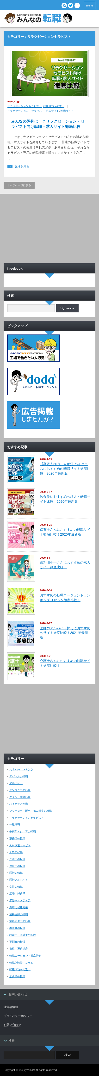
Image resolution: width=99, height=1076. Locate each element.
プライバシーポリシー (18, 1016)
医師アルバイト (18, 879)
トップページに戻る (19, 185)
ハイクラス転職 (18, 803)
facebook (77, 5)
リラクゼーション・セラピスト (25, 110)
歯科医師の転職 (18, 914)
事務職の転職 (17, 838)
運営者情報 (11, 1007)
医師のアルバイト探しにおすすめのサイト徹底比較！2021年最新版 (65, 632)
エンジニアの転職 (20, 790)
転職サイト (67, 110)
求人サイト (52, 110)
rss (64, 5)
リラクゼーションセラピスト (24, 106)
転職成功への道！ (53, 106)
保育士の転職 (17, 866)
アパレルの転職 (18, 776)
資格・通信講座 (18, 948)
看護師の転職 (17, 928)
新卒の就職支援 (18, 907)
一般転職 (14, 824)
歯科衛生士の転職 (20, 921)
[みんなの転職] (38, 18)
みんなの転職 (27, 1070)
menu (89, 5)
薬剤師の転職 (17, 941)
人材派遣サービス (20, 845)
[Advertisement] (49, 227)
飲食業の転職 (17, 976)
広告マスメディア (20, 900)
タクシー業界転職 (20, 797)
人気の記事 (16, 852)
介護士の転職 (17, 859)
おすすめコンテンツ (21, 769)
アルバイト (16, 783)
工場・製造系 (17, 893)
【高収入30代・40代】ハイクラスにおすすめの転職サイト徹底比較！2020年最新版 (65, 468)
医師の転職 (16, 872)
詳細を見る (22, 166)
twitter (70, 5)
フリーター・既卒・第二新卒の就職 (30, 810)
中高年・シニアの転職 (22, 831)
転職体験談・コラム (21, 962)
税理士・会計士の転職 (22, 935)
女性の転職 (16, 886)
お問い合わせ (12, 1025)
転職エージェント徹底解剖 (25, 955)
